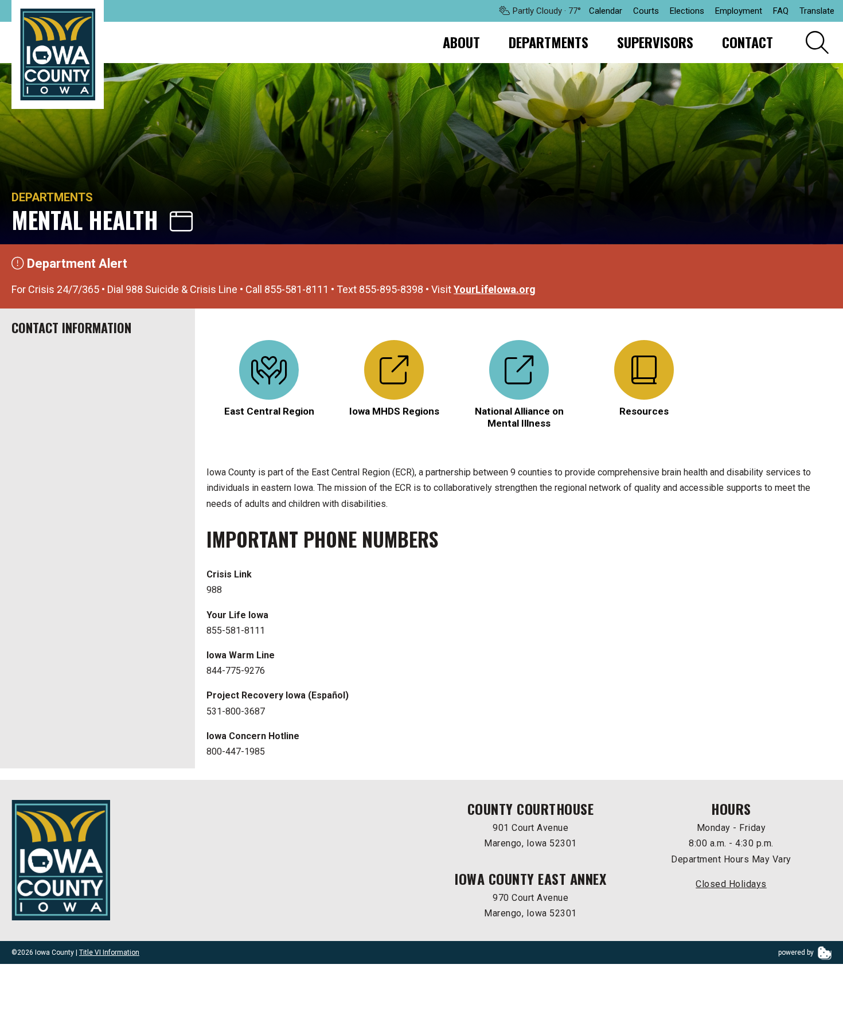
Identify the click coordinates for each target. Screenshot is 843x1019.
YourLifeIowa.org (495, 289)
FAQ (781, 11)
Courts (646, 11)
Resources (644, 411)
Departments (548, 42)
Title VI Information (109, 952)
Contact (747, 42)
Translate (816, 11)
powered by (796, 952)
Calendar (605, 11)
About (461, 42)
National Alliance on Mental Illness (519, 417)
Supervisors (655, 42)
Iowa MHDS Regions (394, 411)
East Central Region (269, 411)
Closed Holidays (731, 884)
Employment (738, 11)
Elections (687, 11)
